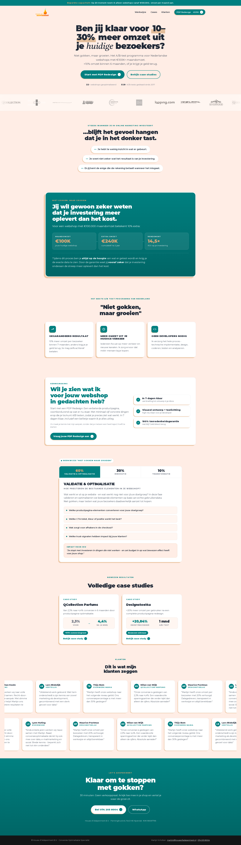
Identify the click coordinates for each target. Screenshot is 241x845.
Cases (154, 12)
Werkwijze (140, 12)
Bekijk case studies (143, 74)
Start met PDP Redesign (102, 74)
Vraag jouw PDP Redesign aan (73, 436)
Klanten (166, 12)
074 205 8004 (204, 840)
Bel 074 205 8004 (108, 809)
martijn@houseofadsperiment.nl (181, 840)
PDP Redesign (189, 12)
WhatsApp (139, 809)
